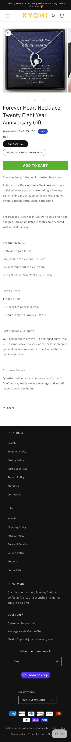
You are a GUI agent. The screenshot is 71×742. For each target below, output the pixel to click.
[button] (7, 16)
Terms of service (36, 734)
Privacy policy (18, 734)
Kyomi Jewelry (21, 728)
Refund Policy (16, 477)
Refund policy (58, 728)
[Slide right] (44, 100)
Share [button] (10, 407)
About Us (13, 486)
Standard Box (15, 144)
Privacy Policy (16, 460)
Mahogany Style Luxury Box (24, 152)
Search (12, 443)
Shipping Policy (17, 451)
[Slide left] (27, 100)
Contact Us (14, 494)
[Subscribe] (57, 661)
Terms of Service (17, 468)
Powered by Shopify (38, 728)
